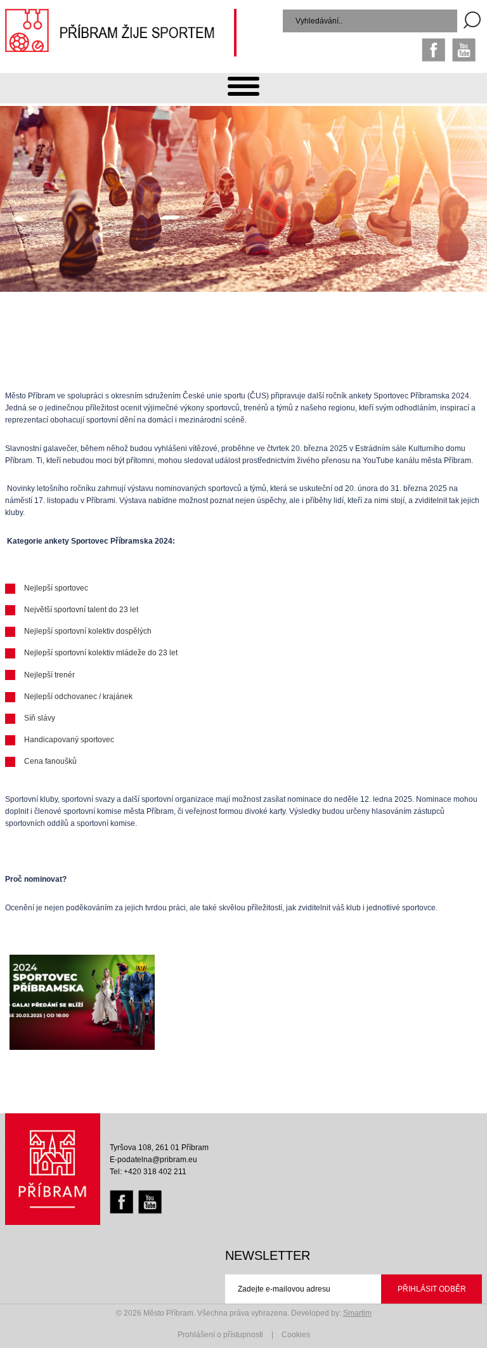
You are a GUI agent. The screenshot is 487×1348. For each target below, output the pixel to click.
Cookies (296, 1334)
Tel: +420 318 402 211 (148, 1171)
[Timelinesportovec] (82, 1002)
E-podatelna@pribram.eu (153, 1159)
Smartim (357, 1313)
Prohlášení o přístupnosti (220, 1334)
